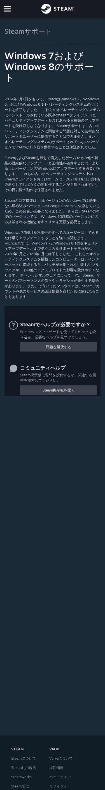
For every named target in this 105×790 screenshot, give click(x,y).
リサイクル (58, 786)
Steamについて (23, 758)
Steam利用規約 (23, 767)
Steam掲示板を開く (59, 390)
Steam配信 (20, 786)
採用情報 (56, 767)
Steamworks (21, 777)
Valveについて (61, 758)
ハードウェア (60, 777)
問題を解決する (58, 347)
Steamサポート (28, 31)
